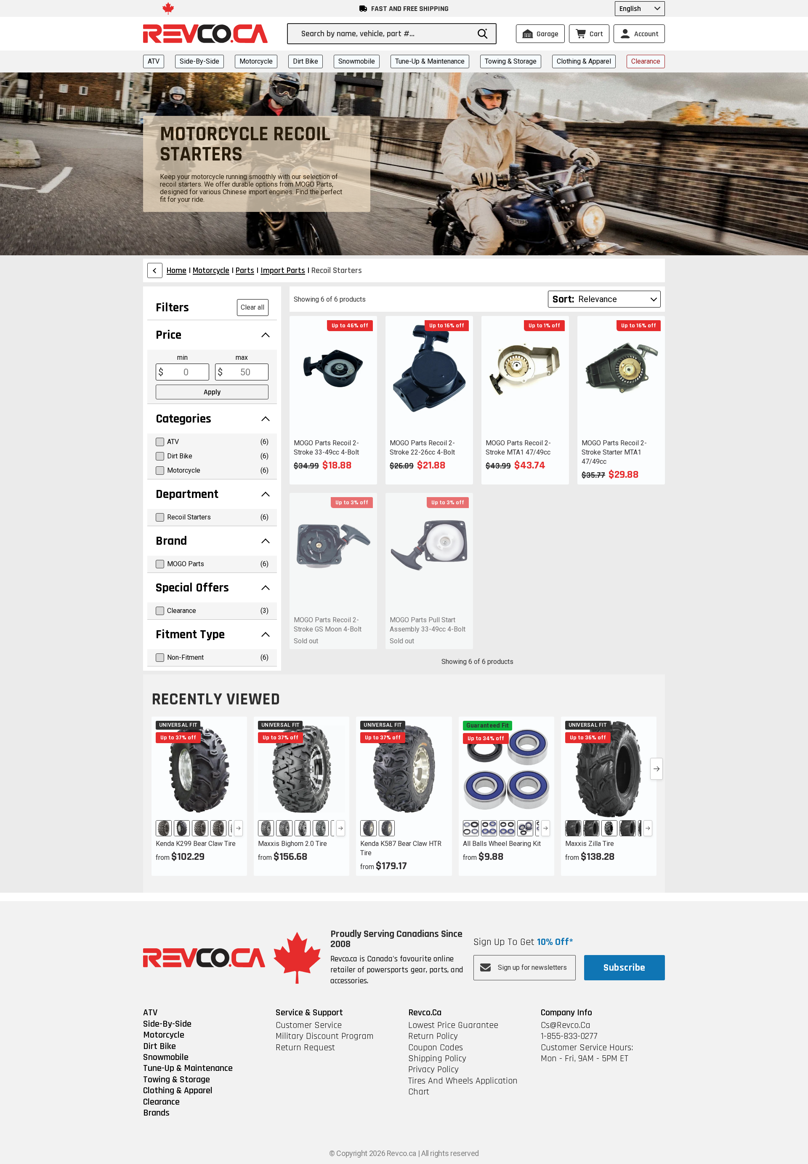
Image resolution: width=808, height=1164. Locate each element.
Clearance (645, 61)
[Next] (238, 828)
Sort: (563, 299)
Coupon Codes (435, 1047)
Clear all (252, 307)
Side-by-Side (199, 61)
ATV (153, 61)
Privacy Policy (433, 1069)
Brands (156, 1113)
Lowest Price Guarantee (453, 1025)
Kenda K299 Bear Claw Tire (196, 844)
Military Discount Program (325, 1036)
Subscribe (624, 967)
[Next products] (656, 769)
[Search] (482, 33)
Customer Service (309, 1025)
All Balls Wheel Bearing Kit (502, 844)
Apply (212, 392)
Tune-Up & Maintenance (430, 61)
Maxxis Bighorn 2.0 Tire (292, 844)
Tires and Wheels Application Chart (463, 1087)
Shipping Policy (437, 1058)
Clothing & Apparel (584, 61)
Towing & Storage (511, 61)
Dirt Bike (305, 61)
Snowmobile (356, 61)
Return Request (305, 1047)
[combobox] (385, 33)
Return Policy (433, 1036)
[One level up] (154, 270)
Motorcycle (256, 61)
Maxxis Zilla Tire (589, 844)
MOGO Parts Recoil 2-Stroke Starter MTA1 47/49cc (614, 452)
